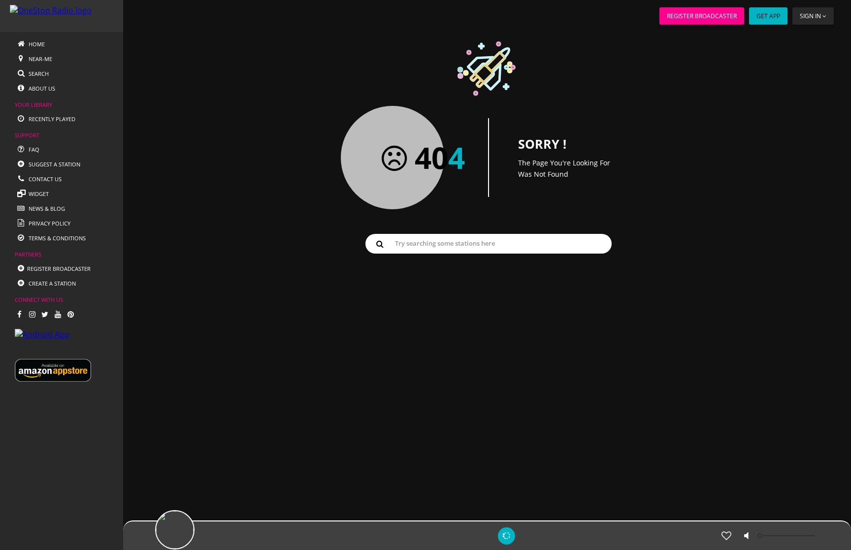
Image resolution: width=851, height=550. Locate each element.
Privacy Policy (48, 223)
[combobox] (488, 243)
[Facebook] (19, 314)
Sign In (810, 16)
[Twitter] (44, 314)
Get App (768, 16)
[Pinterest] (70, 314)
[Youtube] (57, 314)
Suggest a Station (53, 164)
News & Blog (46, 208)
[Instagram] (32, 314)
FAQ (33, 149)
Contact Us (44, 179)
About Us (41, 88)
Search (38, 73)
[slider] (787, 536)
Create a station (51, 283)
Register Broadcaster (702, 16)
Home (36, 44)
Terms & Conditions (56, 238)
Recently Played (51, 119)
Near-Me (39, 59)
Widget (38, 193)
